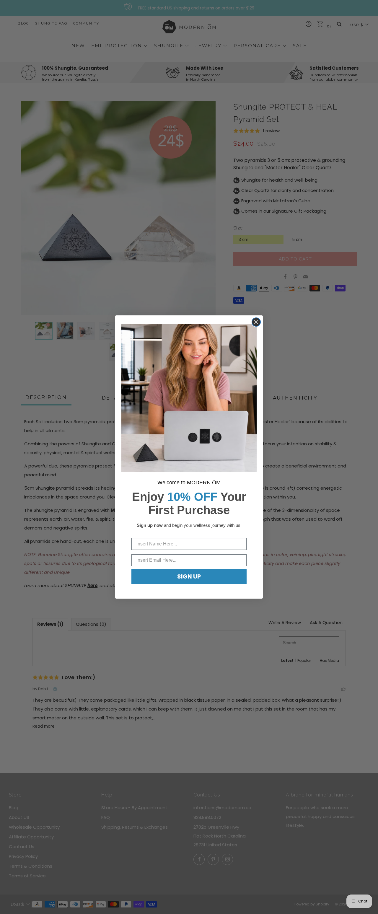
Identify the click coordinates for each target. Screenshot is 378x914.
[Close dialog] (256, 322)
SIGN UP (189, 576)
